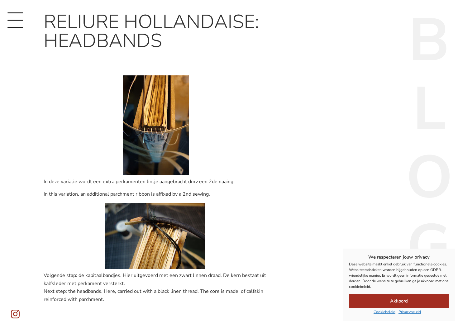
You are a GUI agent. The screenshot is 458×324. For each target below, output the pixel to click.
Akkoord (399, 301)
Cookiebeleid (384, 311)
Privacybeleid (409, 311)
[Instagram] (15, 314)
